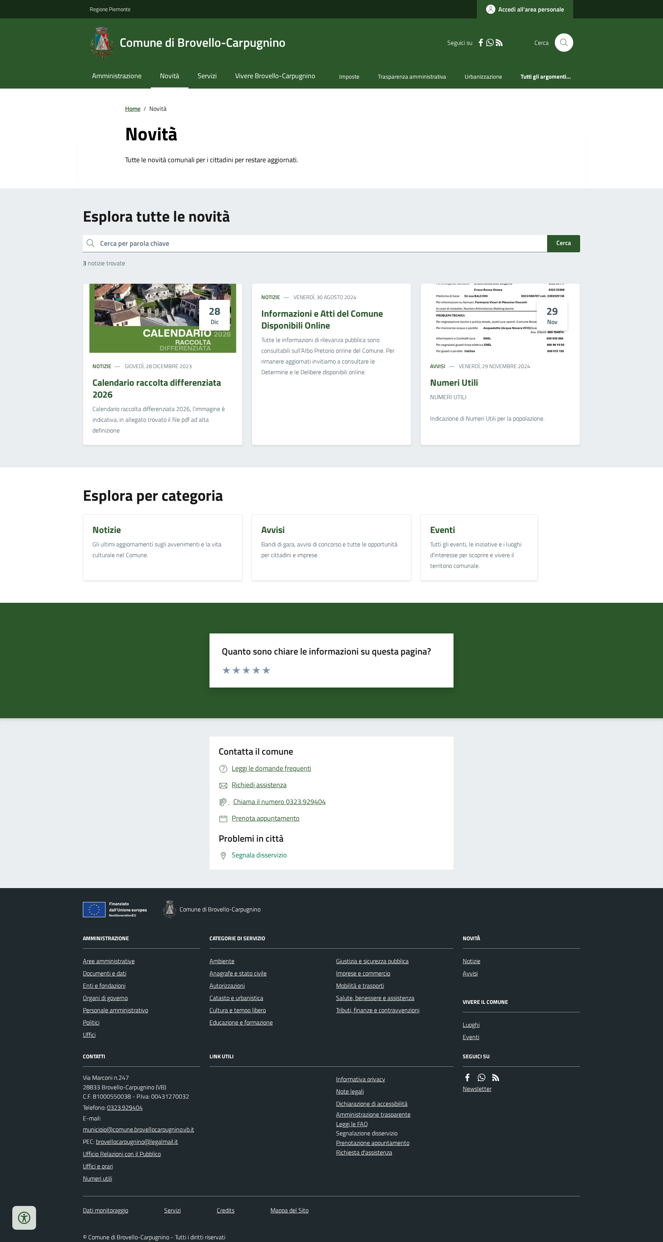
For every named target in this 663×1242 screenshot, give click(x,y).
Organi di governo (105, 997)
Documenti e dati (104, 973)
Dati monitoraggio (105, 1210)
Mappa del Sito (289, 1210)
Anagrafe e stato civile (238, 973)
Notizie (101, 366)
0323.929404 (125, 1107)
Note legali (350, 1091)
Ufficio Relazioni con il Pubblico (122, 1153)
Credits (225, 1210)
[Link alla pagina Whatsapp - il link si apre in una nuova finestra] (490, 43)
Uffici (89, 1034)
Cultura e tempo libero (237, 1010)
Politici (91, 1022)
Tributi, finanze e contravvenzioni (377, 1010)
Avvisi (437, 366)
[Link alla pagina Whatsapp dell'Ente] (481, 1077)
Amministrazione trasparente (373, 1114)
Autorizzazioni (227, 985)
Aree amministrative (109, 961)
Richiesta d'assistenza (364, 1152)
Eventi (471, 1036)
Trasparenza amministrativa (412, 76)
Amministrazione (117, 76)
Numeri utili (97, 1178)
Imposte (349, 76)
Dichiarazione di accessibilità (371, 1103)
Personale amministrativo (115, 1010)
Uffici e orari (98, 1166)
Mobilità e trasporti (360, 985)
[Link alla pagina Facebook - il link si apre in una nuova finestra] (480, 43)
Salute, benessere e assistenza (375, 997)
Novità (169, 76)
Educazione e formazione (241, 1022)
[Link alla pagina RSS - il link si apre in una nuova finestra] (499, 43)
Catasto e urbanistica (236, 997)
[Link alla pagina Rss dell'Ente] (495, 1077)
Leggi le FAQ (352, 1123)
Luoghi (471, 1024)
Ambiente (221, 961)
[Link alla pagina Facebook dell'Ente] (467, 1077)
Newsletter (477, 1088)
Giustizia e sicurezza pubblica (372, 961)
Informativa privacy (360, 1079)
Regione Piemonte (110, 9)
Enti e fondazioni (104, 985)
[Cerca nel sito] (561, 42)
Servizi (207, 76)
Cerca (563, 242)
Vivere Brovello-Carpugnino (275, 76)
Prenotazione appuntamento (372, 1142)
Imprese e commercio (363, 973)
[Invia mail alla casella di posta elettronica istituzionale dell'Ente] (138, 1129)
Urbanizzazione (483, 76)
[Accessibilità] (24, 1218)
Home (132, 108)
